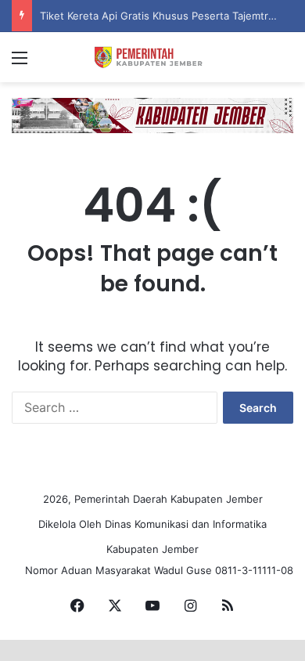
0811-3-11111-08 (254, 570)
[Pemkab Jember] (152, 57)
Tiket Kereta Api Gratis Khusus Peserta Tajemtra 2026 (171, 15)
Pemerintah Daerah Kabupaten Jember (168, 499)
